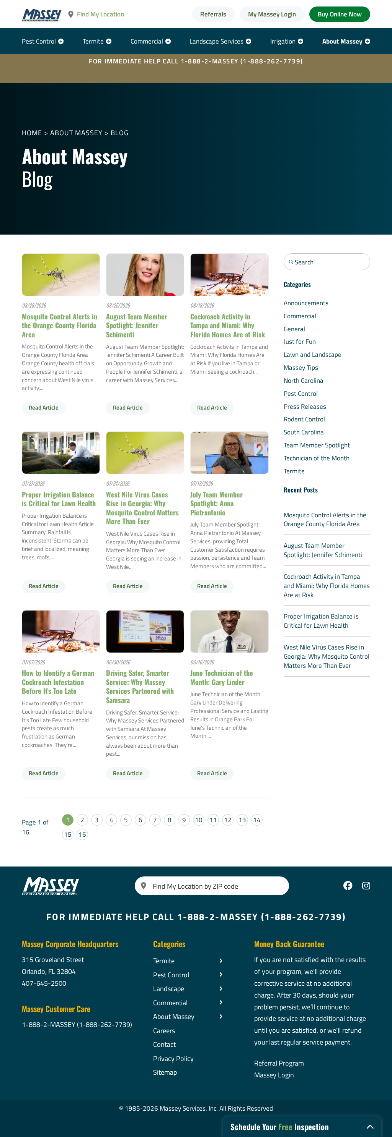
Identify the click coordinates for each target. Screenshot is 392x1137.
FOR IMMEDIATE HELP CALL (196, 61)
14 (257, 819)
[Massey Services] (42, 15)
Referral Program (279, 1063)
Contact (164, 1044)
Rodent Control (304, 419)
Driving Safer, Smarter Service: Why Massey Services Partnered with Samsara (140, 686)
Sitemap (165, 1072)
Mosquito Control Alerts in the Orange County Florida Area (59, 325)
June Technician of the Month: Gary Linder (221, 677)
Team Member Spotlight (317, 445)
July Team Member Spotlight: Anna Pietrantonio (216, 503)
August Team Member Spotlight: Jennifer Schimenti (136, 325)
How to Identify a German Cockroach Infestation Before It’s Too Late (58, 681)
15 (68, 834)
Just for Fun (300, 341)
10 (199, 819)
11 (213, 819)
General (294, 329)
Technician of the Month (317, 458)
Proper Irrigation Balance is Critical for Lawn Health (59, 499)
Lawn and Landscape (312, 354)
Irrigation (283, 41)
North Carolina (303, 380)
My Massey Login (272, 14)
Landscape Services (216, 41)
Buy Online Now (340, 14)
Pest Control (39, 41)
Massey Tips (301, 367)
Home (32, 133)
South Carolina (304, 432)
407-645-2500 (44, 983)
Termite (93, 41)
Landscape (168, 988)
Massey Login (274, 1074)
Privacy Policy (173, 1058)
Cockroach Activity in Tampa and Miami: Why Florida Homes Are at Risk (227, 325)
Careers (164, 1030)
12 (228, 819)
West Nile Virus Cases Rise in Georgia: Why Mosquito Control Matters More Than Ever (142, 507)
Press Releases (305, 406)
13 (242, 819)
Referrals (213, 14)
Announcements (306, 303)
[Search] (144, 885)
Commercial (147, 41)
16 (82, 834)
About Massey (342, 41)
